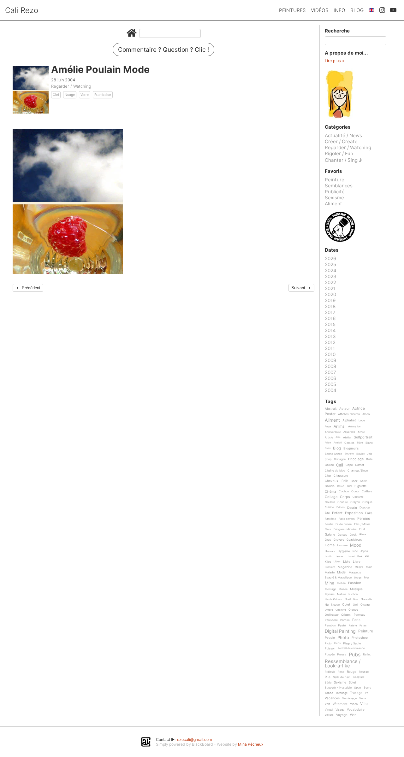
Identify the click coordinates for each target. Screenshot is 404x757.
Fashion (354, 583)
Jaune (339, 556)
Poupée (330, 654)
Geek (353, 534)
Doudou (364, 507)
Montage (330, 589)
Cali (339, 465)
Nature (341, 594)
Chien (363, 481)
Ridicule (330, 672)
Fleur (328, 529)
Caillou (329, 465)
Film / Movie (362, 524)
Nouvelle (366, 599)
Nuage (70, 95)
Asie (338, 437)
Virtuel (329, 709)
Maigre (359, 567)
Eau (327, 513)
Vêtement (340, 703)
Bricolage (356, 459)
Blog (357, 10)
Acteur (344, 408)
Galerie (330, 534)
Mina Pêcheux (251, 744)
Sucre (367, 687)
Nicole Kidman (333, 599)
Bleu (327, 448)
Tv (366, 693)
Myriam (330, 594)
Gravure (339, 539)
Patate (353, 626)
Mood (355, 545)
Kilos (328, 561)
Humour (330, 551)
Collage (331, 497)
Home (330, 545)
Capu (349, 465)
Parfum (345, 620)
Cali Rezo (21, 10)
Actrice (358, 408)
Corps (345, 497)
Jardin (328, 556)
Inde (355, 551)
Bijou (360, 443)
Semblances (339, 186)
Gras (328, 539)
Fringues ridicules (345, 529)
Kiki (367, 556)
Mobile (341, 583)
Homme (342, 545)
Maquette (355, 572)
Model (341, 572)
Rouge (351, 671)
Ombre (329, 610)
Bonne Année (333, 454)
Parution (330, 625)
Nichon (353, 594)
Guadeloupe (354, 539)
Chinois (330, 486)
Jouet (351, 556)
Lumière (330, 567)
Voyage (342, 714)
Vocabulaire (356, 709)
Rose (341, 672)
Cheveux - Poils (336, 480)
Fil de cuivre (344, 524)
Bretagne (340, 459)
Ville (364, 704)
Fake (368, 513)
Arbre (361, 432)
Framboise (102, 95)
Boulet (360, 454)
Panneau (359, 614)
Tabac (329, 693)
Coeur (355, 491)
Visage (340, 709)
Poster (330, 414)
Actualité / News (343, 135)
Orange (353, 609)
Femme (363, 518)
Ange (328, 426)
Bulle (369, 459)
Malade (330, 572)
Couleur (330, 502)
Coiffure (367, 491)
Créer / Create (341, 141)
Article (329, 437)
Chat (328, 475)
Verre (84, 95)
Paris (356, 620)
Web (353, 714)
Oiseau (365, 604)
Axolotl (338, 443)
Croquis (367, 502)
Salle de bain (341, 677)
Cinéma (330, 491)
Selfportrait (363, 437)
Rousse (364, 672)
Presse (341, 654)
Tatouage (342, 693)
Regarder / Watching (71, 86)
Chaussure (341, 475)
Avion (328, 443)
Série (328, 682)
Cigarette (360, 486)
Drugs (357, 578)
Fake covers (347, 519)
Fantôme (330, 519)
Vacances (332, 698)
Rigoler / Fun (339, 153)
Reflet (367, 654)
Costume (358, 497)
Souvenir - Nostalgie (338, 687)
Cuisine (329, 507)
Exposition (354, 513)
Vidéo (354, 704)
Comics (349, 443)
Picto (328, 643)
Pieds (337, 643)
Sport (357, 687)
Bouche (349, 454)
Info (339, 10)
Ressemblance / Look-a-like (342, 663)
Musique (356, 589)
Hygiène (344, 551)
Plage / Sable (352, 643)
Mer (366, 577)
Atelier (347, 437)
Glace (362, 534)
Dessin (352, 507)
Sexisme (334, 198)
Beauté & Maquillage (338, 577)
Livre (356, 561)
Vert (327, 704)
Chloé (340, 486)
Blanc (369, 443)
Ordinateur (332, 614)
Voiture (329, 715)
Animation (354, 426)
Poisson (330, 648)
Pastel (342, 625)
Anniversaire (333, 432)
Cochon (344, 491)
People (330, 637)
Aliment (333, 204)
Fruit (362, 529)
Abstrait (331, 408)
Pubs (354, 654)
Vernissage (349, 698)
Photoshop (360, 637)
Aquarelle (349, 432)
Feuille (329, 524)
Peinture (334, 180)
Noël (348, 599)
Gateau (342, 534)
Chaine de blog (335, 470)
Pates (362, 626)
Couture (342, 502)
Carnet (359, 465)
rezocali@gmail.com (193, 739)
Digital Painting (340, 631)
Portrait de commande (351, 648)
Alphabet (349, 420)
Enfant (337, 513)
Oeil (355, 604)
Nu (327, 604)
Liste (346, 561)
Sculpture (359, 677)
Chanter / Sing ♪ (343, 160)
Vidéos (320, 10)
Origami (346, 614)
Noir (355, 599)
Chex (354, 481)
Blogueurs (351, 448)
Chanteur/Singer (358, 470)
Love (362, 420)
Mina (329, 583)
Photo (343, 638)
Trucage (356, 692)
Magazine (345, 567)
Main (369, 567)
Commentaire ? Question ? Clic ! (163, 49)
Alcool (366, 414)
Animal (340, 426)
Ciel (56, 95)
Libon (337, 561)
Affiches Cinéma (349, 414)
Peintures (292, 10)
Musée (343, 589)
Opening (341, 610)
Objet (346, 604)
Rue (327, 677)
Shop (328, 459)
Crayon (355, 502)
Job (369, 454)
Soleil (352, 682)
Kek (359, 556)
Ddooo (340, 507)
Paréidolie (331, 620)
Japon (364, 551)
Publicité (335, 192)
